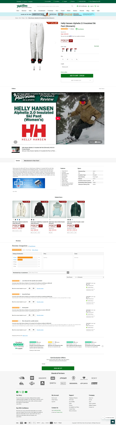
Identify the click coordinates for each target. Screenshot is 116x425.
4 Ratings (72, 28)
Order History (55, 399)
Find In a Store (64, 72)
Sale (98, 10)
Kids (30, 10)
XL (20, 230)
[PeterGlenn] (24, 6)
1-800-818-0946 (57, 410)
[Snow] (13, 219)
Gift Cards (71, 399)
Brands (82, 10)
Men (18, 10)
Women (24, 10)
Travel (62, 10)
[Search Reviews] (68, 272)
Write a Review (35, 249)
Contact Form (59, 412)
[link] (58, 14)
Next (55, 43)
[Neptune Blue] (17, 219)
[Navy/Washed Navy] (33, 219)
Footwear (50, 10)
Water (68, 10)
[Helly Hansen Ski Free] (29, 183)
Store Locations (92, 403)
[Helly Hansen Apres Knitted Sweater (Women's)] (57, 209)
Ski (35, 10)
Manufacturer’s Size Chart (31, 161)
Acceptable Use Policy (74, 407)
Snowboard (41, 10)
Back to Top (25, 335)
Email (44, 364)
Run (57, 10)
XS (13, 230)
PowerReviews (32, 246)
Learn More (18, 404)
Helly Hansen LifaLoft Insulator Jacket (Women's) (75, 222)
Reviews (18, 241)
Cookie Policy (72, 409)
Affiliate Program (92, 405)
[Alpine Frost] (19, 219)
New (93, 10)
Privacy (70, 405)
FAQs (70, 403)
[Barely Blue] (50, 219)
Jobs (90, 401)
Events (90, 399)
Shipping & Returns (73, 397)
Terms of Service (73, 410)
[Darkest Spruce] (68, 219)
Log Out (53, 401)
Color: (63, 46)
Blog (88, 10)
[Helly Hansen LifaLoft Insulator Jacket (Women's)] (76, 209)
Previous (18, 43)
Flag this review (40, 288)
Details (18, 161)
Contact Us (91, 407)
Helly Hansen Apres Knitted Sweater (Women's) (57, 222)
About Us (91, 397)
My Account (54, 397)
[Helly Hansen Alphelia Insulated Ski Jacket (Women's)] (21, 209)
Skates (75, 10)
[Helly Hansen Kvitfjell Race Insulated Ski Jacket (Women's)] (39, 209)
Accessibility (72, 401)
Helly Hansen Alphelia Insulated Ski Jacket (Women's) (20, 222)
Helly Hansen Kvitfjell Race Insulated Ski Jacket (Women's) (39, 222)
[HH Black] (15, 219)
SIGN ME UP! (58, 368)
